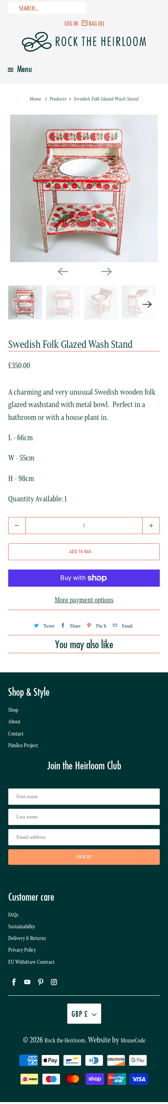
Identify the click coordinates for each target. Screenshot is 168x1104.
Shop (13, 710)
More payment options (84, 600)
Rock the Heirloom (65, 1040)
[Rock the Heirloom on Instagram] (105, 880)
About (14, 721)
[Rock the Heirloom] (84, 42)
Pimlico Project (23, 745)
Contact (15, 733)
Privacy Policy (22, 950)
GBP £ (79, 1013)
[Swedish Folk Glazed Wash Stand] (84, 188)
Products (59, 99)
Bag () (96, 23)
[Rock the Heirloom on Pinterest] (91, 880)
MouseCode (133, 1040)
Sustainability (21, 926)
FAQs (13, 915)
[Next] (105, 270)
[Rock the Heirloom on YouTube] (77, 880)
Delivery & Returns (27, 938)
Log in (71, 23)
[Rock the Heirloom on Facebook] (63, 880)
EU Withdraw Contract (31, 962)
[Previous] (62, 270)
